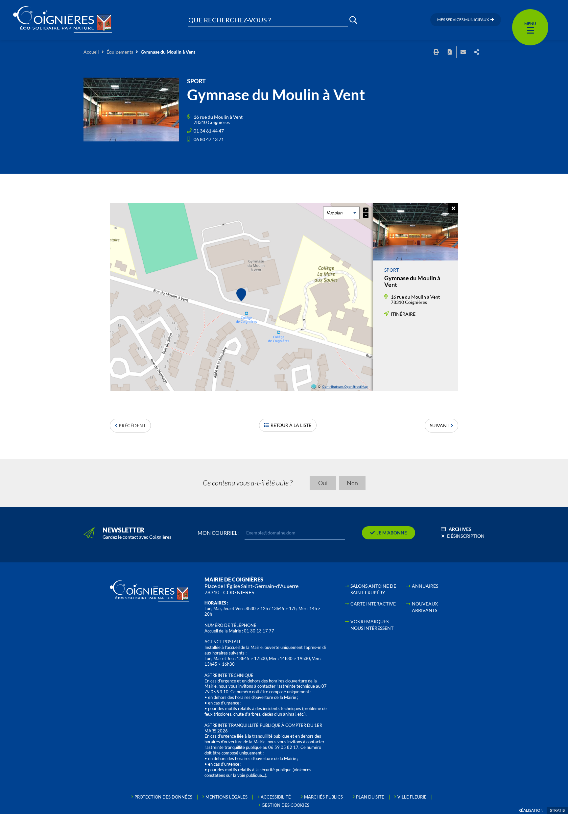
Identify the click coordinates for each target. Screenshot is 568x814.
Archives (460, 529)
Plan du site (370, 797)
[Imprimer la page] (436, 52)
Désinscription (466, 536)
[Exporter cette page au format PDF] (449, 52)
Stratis (557, 810)
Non (352, 482)
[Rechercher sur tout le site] (353, 20)
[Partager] (476, 52)
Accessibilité (276, 797)
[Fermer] (453, 208)
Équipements (119, 52)
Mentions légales (226, 797)
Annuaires (425, 586)
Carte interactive (373, 603)
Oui (322, 482)
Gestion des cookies (285, 805)
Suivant (439, 425)
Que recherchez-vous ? (229, 20)
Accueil (91, 52)
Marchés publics (323, 797)
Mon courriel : (219, 533)
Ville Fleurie (412, 797)
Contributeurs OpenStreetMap (345, 386)
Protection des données (163, 797)
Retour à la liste (291, 425)
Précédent (132, 425)
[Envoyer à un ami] (463, 52)
